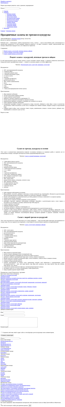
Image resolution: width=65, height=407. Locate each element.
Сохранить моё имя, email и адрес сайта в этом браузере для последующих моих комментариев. (28, 332)
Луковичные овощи (12, 21)
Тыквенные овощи (12, 26)
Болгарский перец (5, 379)
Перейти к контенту (6, 1)
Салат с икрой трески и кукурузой (13, 54)
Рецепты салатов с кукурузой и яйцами (11, 303)
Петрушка (3, 364)
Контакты (6, 28)
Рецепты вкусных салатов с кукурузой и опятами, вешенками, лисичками (21, 295)
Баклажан (3, 378)
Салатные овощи (11, 24)
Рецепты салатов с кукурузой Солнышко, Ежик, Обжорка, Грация (18, 286)
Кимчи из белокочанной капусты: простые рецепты (15, 391)
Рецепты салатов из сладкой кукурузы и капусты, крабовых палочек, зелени (21, 278)
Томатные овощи (11, 25)
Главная (6, 11)
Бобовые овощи (11, 14)
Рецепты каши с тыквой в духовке (10, 396)
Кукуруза (3, 355)
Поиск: (3, 8)
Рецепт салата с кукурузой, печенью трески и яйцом (18, 51)
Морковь (3, 368)
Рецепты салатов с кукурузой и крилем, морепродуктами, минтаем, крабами (21, 299)
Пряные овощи (11, 22)
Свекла (3, 369)
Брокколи (3, 342)
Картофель (3, 352)
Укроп (2, 358)
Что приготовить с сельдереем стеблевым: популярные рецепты (18, 388)
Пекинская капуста (6, 345)
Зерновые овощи (11, 15)
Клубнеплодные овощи (13, 18)
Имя (2, 312)
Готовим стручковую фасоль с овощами (11, 399)
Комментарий (4, 327)
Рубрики (6, 12)
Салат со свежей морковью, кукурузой (35, 156)
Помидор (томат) (5, 381)
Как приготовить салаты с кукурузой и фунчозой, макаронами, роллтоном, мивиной (24, 282)
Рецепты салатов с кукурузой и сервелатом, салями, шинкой (17, 291)
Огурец (3, 372)
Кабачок (3, 374)
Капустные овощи (12, 16)
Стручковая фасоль (6, 348)
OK (30, 405)
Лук (2, 361)
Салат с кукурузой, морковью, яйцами (35, 224)
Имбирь (3, 362)
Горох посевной (5, 349)
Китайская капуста (6, 344)
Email (2, 315)
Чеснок (3, 359)
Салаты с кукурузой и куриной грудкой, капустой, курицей (17, 394)
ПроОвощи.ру (4, 2)
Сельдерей (3, 367)
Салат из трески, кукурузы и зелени (13, 52)
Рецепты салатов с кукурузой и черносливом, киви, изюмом (17, 308)
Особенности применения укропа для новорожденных (15, 385)
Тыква (2, 375)
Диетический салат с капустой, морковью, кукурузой (35, 64)
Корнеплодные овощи (13, 19)
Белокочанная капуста (7, 341)
